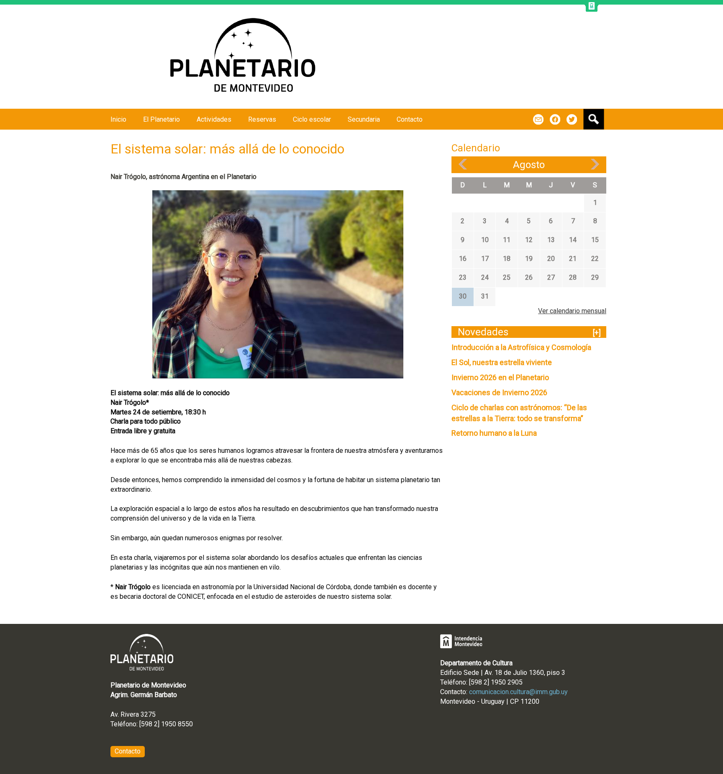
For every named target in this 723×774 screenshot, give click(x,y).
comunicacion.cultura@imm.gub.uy (518, 692)
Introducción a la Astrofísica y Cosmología (521, 347)
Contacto (410, 119)
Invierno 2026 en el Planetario (500, 377)
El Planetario (161, 119)
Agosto (529, 165)
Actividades (214, 119)
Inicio (118, 119)
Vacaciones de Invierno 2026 (499, 392)
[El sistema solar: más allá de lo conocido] (277, 284)
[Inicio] (246, 56)
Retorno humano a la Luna (494, 433)
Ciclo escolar (312, 119)
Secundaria (364, 119)
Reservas (262, 119)
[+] (597, 332)
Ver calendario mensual (572, 311)
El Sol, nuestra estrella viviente (501, 362)
